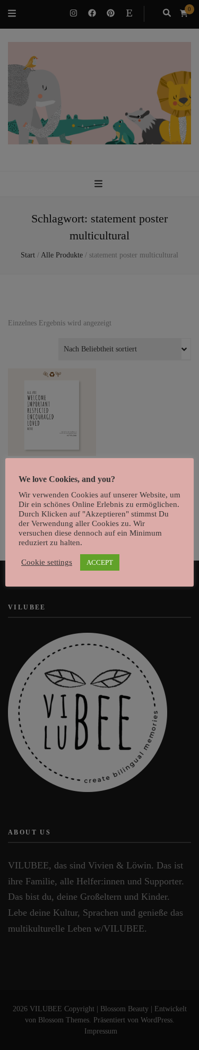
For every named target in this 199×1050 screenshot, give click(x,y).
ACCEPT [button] (99, 562)
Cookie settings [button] (46, 562)
